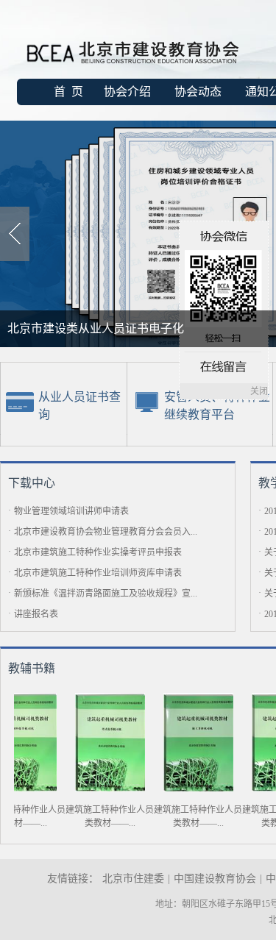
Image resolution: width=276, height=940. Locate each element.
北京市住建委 (133, 878)
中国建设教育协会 (215, 878)
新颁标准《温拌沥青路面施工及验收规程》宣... (105, 593)
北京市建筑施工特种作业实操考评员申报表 (98, 552)
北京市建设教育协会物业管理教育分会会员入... (105, 532)
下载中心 (31, 483)
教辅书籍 (31, 668)
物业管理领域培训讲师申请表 (71, 511)
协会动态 (198, 91)
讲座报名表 (36, 614)
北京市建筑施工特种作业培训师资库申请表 (98, 573)
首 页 (68, 91)
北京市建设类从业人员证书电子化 (95, 328)
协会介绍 (127, 91)
